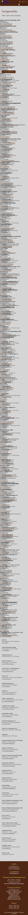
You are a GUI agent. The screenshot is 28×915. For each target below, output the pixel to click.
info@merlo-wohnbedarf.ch (6, 263)
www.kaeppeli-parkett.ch (6, 300)
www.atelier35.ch (4, 547)
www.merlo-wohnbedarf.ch (6, 264)
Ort (3, 58)
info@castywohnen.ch (5, 623)
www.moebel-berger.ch (7, 389)
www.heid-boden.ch (5, 370)
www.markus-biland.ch (7, 523)
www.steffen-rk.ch (6, 724)
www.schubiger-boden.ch (8, 709)
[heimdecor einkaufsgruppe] (6, 3)
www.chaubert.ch (4, 630)
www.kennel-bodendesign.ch (7, 422)
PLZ (3, 56)
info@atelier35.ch (4, 546)
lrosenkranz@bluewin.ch (6, 29)
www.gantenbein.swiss (5, 84)
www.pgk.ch (3, 428)
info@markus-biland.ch (5, 594)
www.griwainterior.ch (7, 337)
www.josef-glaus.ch (4, 517)
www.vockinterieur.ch (7, 796)
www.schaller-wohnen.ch (6, 352)
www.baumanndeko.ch (7, 442)
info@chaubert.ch (4, 629)
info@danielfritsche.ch (5, 487)
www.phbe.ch (3, 294)
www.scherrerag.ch (6, 679)
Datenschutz (14, 913)
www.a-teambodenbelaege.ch (7, 541)
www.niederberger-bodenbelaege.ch (10, 553)
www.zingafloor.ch (4, 167)
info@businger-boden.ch (6, 35)
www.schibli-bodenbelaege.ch (7, 114)
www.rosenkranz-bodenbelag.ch (7, 30)
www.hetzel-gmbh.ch (7, 397)
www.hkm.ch (3, 400)
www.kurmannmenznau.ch (8, 485)
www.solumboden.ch (5, 196)
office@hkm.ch (3, 399)
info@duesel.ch (3, 457)
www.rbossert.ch (4, 607)
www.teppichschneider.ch (6, 25)
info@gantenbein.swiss (5, 83)
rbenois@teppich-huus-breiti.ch (7, 228)
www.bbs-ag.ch (3, 577)
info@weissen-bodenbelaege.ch (7, 106)
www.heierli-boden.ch (5, 376)
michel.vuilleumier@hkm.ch (6, 77)
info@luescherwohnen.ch (6, 445)
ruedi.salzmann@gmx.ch (6, 346)
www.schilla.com (6, 686)
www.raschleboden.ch (7, 605)
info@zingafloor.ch (4, 166)
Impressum (21, 912)
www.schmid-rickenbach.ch (8, 694)
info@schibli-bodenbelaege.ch (7, 112)
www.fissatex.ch (6, 254)
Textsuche (4, 65)
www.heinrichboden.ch (7, 382)
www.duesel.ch (3, 458)
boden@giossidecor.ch (5, 510)
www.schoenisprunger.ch (6, 190)
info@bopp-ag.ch (4, 599)
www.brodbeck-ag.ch (7, 149)
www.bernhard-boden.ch (8, 127)
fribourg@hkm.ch (4, 393)
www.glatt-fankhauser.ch (8, 314)
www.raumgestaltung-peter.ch (9, 613)
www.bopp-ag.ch (4, 601)
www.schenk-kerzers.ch (7, 671)
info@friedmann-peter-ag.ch (8, 262)
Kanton (4, 61)
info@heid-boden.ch (5, 369)
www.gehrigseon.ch (6, 292)
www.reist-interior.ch (7, 590)
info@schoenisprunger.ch (6, 188)
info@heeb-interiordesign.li (6, 41)
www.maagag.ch (4, 452)
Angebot (4, 53)
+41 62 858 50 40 (14, 871)
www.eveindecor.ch (6, 239)
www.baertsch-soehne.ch (6, 571)
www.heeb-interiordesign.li (6, 42)
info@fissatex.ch (4, 481)
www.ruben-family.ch (5, 324)
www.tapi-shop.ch (6, 818)
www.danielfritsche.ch (5, 488)
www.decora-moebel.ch (5, 636)
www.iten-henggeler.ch (7, 449)
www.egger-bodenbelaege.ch (7, 464)
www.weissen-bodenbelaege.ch (7, 108)
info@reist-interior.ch (5, 317)
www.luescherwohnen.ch (8, 493)
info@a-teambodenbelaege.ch (7, 540)
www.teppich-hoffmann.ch (6, 241)
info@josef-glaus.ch (4, 516)
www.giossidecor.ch (6, 299)
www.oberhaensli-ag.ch (7, 560)
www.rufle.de (5, 643)
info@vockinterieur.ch (5, 257)
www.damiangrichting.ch (8, 202)
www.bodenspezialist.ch (7, 194)
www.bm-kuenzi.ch (6, 134)
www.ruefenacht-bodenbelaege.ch (10, 635)
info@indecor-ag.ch (4, 130)
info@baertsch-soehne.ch (6, 570)
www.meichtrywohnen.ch (8, 530)
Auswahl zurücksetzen (8, 71)
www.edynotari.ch (6, 224)
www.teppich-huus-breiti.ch (8, 766)
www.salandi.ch (5, 650)
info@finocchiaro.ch (5, 136)
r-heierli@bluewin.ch (5, 375)
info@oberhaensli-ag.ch (5, 287)
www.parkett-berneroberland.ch (9, 500)
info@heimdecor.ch (14, 873)
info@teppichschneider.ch (6, 23)
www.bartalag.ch (6, 104)
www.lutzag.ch (5, 508)
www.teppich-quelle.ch (5, 235)
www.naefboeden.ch (7, 545)
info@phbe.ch (3, 293)
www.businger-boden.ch (6, 36)
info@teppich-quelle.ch (5, 234)
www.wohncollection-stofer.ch (9, 826)
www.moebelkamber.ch (5, 270)
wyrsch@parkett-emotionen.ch (7, 160)
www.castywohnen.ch (7, 172)
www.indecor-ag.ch (6, 434)
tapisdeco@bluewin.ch (5, 218)
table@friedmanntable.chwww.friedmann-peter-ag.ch (12, 124)
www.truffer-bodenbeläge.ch (8, 788)
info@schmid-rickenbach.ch (6, 183)
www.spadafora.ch (6, 307)
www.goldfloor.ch (4, 523)
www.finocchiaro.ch (5, 137)
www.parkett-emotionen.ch (8, 841)
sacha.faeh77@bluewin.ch (6, 212)
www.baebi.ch (5, 97)
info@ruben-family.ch (5, 323)
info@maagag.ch (4, 451)
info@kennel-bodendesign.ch (7, 421)
